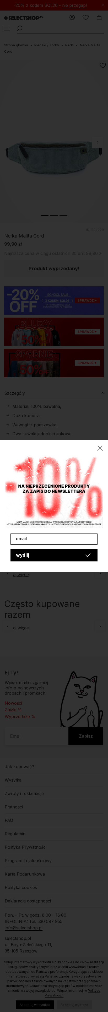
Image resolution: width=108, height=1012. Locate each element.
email (21, 538)
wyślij (22, 555)
